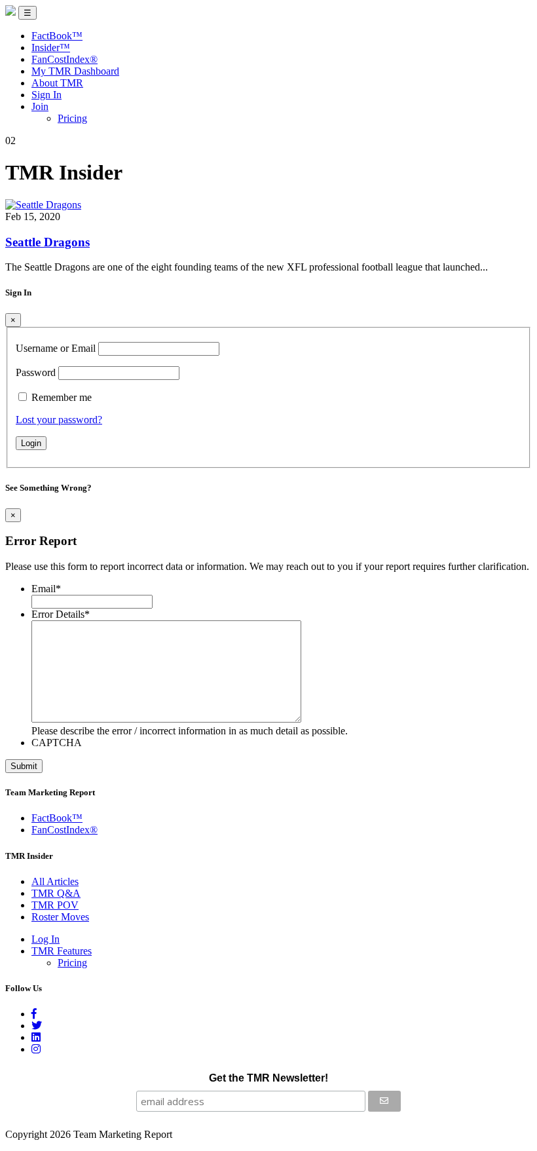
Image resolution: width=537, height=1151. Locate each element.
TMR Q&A (56, 893)
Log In (45, 939)
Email (46, 588)
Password (36, 372)
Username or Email (56, 348)
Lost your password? (59, 419)
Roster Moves (60, 916)
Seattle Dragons (47, 242)
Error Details (60, 614)
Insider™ (50, 47)
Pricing (72, 118)
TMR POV (55, 905)
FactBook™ (57, 35)
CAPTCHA (56, 742)
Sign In (46, 94)
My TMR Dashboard (75, 71)
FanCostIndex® (64, 59)
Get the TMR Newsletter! (268, 1078)
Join (39, 106)
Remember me (61, 397)
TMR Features (61, 950)
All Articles (55, 881)
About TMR (57, 82)
